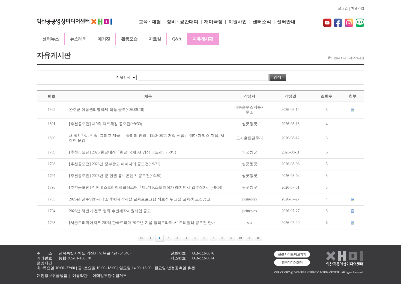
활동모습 (129, 39)
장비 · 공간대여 (182, 21)
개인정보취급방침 (52, 276)
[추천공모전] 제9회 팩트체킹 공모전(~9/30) (105, 124)
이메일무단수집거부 (109, 276)
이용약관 (80, 276)
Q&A (176, 39)
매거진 (104, 39)
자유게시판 (203, 39)
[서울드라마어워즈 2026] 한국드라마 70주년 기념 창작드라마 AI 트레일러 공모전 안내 (142, 223)
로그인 (343, 8)
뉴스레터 (78, 39)
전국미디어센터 (292, 262)
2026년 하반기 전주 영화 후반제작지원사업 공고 (110, 211)
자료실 (155, 39)
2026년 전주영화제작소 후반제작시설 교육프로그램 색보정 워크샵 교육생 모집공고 (139, 199)
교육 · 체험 (150, 21)
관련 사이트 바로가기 (292, 254)
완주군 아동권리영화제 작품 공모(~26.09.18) (106, 110)
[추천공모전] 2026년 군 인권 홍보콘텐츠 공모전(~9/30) (115, 176)
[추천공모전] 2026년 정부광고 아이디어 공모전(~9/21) (114, 164)
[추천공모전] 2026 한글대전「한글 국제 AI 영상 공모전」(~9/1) (122, 152)
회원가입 (357, 8)
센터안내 (286, 21)
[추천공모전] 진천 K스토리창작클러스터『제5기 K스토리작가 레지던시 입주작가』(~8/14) (145, 187)
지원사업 (237, 21)
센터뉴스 (51, 39)
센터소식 (262, 21)
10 (240, 237)
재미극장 (213, 21)
